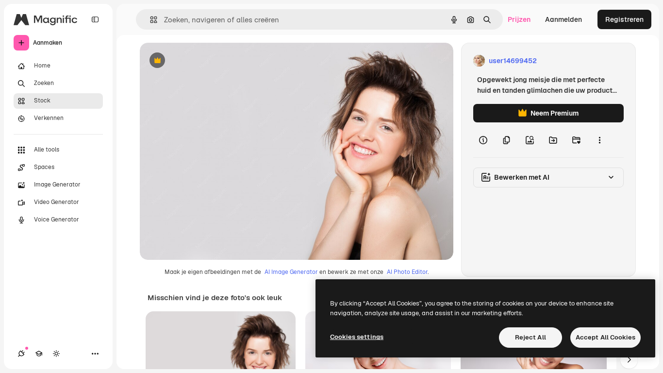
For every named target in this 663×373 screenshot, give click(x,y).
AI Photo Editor (407, 272)
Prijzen (519, 19)
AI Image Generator (291, 272)
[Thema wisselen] (56, 353)
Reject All (530, 337)
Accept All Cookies (605, 337)
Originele (203, 61)
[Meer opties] (599, 140)
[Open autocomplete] (149, 19)
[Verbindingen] (21, 353)
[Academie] (39, 353)
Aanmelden (563, 19)
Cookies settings (356, 337)
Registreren (624, 19)
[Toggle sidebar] (95, 19)
